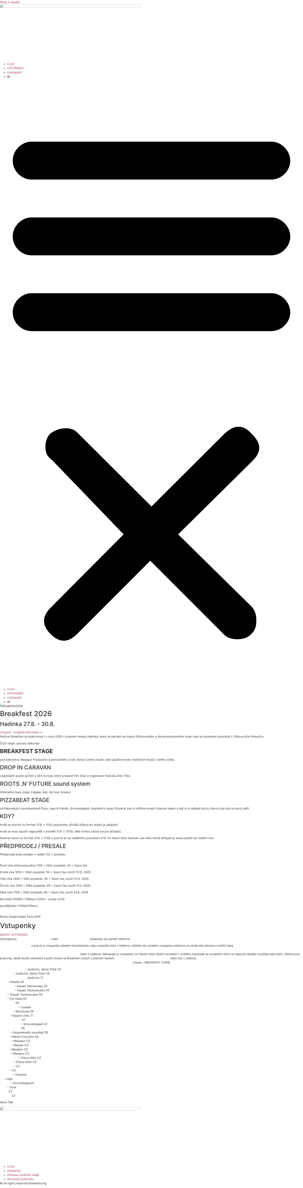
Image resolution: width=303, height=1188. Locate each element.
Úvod (10, 64)
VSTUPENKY (15, 68)
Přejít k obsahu (10, 2)
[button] (151, 383)
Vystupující (14, 72)
